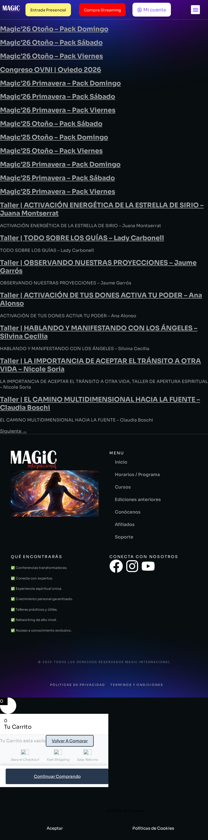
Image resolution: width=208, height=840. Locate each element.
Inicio (121, 462)
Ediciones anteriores (138, 499)
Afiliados (125, 524)
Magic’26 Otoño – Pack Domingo (54, 29)
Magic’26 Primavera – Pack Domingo (60, 83)
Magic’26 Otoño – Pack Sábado (51, 43)
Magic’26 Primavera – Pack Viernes (57, 110)
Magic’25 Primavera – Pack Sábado (57, 178)
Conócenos (128, 512)
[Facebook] (116, 566)
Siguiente (13, 431)
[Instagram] (132, 566)
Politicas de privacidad (77, 685)
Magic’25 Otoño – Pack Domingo (54, 137)
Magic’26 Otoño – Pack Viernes (51, 56)
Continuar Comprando (57, 776)
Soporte (124, 537)
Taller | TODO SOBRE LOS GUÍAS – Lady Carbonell (82, 238)
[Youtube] (148, 566)
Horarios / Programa (137, 474)
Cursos (123, 487)
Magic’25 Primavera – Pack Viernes (57, 192)
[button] (195, 9)
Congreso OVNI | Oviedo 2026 (50, 70)
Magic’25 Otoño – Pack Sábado (51, 124)
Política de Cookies (126, 810)
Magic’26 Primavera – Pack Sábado (57, 97)
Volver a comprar (70, 740)
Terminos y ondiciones (136, 685)
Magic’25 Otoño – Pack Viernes (51, 151)
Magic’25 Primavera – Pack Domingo (60, 164)
